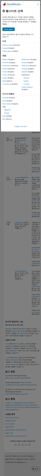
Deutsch (26, 78)
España (5, 69)
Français (27, 84)
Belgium (5, 59)
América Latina (7, 45)
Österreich (25, 65)
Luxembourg (6, 84)
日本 (3, 116)
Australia (5, 98)
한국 (3, 119)
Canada (5, 48)
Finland (5, 72)
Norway (24, 62)
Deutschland (6, 65)
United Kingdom (27, 87)
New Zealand (7, 104)
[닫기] (37, 4)
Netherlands (26, 59)
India (4, 101)
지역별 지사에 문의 (20, 126)
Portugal (24, 69)
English (26, 81)
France (4, 75)
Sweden (24, 72)
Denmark (5, 62)
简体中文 (7, 110)
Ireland (4, 78)
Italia (4, 81)
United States (7, 51)
